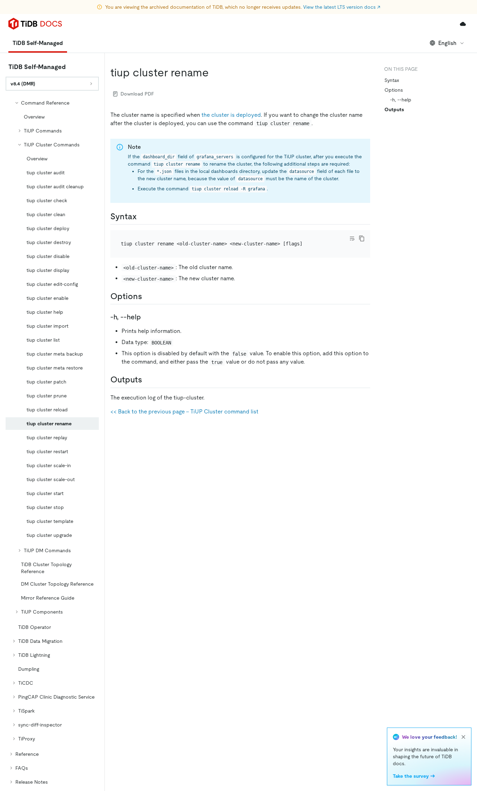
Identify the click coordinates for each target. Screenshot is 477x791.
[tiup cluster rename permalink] (214, 72)
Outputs (394, 109)
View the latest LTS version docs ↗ (341, 7)
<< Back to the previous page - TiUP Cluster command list (184, 411)
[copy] (362, 238)
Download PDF (137, 94)
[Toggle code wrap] (352, 238)
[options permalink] (148, 296)
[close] (463, 737)
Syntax (391, 80)
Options (393, 90)
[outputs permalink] (148, 379)
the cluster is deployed (231, 115)
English (447, 43)
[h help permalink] (146, 316)
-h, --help (400, 99)
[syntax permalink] (142, 216)
